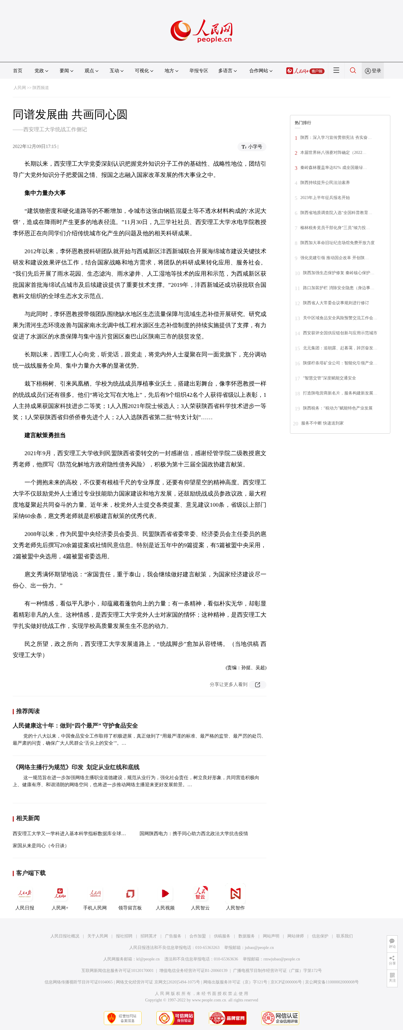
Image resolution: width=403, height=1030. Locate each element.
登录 (376, 70)
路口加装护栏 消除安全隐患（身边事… (338, 288)
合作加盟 (197, 936)
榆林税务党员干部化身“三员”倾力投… (335, 228)
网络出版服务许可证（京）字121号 (235, 982)
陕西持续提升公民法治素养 (325, 182)
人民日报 (24, 907)
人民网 (20, 87)
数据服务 (246, 936)
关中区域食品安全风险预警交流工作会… (340, 318)
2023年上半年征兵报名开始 (325, 197)
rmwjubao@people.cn (281, 959)
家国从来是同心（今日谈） (41, 845)
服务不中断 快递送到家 (322, 423)
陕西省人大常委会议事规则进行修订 (336, 303)
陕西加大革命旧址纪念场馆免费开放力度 (337, 243)
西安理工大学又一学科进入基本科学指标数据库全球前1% (72, 833)
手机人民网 (95, 907)
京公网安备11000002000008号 (332, 982)
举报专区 (198, 70)
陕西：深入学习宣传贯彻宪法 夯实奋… (336, 137)
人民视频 (165, 907)
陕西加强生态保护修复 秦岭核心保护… (338, 273)
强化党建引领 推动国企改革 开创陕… (334, 258)
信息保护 (320, 936)
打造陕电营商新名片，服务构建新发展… (340, 393)
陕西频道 (40, 87)
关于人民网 (97, 936)
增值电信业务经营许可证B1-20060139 (193, 970)
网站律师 (295, 936)
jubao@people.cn (259, 947)
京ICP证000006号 (286, 982)
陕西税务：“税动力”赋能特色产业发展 (338, 408)
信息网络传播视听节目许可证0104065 (79, 982)
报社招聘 (124, 936)
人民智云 (200, 907)
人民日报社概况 (64, 936)
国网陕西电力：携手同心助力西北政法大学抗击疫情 (194, 833)
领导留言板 (130, 907)
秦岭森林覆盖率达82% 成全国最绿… (333, 167)
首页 (17, 70)
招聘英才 (148, 936)
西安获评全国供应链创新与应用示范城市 (340, 333)
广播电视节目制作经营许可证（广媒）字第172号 (277, 970)
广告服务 (173, 936)
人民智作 (235, 907)
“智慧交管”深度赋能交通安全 (329, 378)
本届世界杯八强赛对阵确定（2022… (333, 152)
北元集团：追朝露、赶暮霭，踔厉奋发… (340, 348)
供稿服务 (222, 936)
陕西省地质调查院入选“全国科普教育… (336, 212)
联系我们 (344, 936)
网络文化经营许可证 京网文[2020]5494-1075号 (158, 982)
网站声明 (271, 936)
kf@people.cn (148, 959)
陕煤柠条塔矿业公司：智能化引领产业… (340, 363)
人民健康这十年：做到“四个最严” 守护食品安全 (75, 725)
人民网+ (60, 907)
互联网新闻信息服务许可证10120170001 (117, 970)
